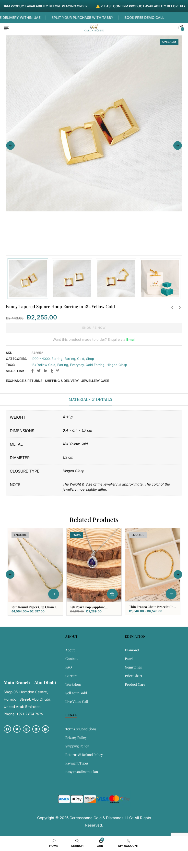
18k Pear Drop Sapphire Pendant (87, 609)
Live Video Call (76, 701)
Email (131, 339)
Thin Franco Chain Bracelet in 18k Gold (151, 609)
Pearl (129, 658)
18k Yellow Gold (43, 365)
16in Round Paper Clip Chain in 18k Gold (35, 609)
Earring (57, 359)
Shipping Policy (77, 746)
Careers (71, 675)
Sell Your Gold (76, 693)
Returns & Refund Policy (84, 754)
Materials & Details (90, 399)
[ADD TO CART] (112, 594)
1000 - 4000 (40, 359)
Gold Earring (95, 365)
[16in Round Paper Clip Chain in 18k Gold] (35, 565)
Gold (80, 359)
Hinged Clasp (116, 365)
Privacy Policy (76, 737)
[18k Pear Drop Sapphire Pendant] (94, 565)
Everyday (77, 365)
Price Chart (133, 675)
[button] (180, 27)
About (70, 650)
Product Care (135, 684)
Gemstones (133, 667)
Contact (71, 658)
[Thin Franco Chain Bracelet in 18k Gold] (152, 564)
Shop (90, 359)
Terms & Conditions (80, 729)
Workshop (73, 684)
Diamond (132, 650)
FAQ (68, 667)
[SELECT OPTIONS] (53, 594)
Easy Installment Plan (81, 771)
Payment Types (76, 763)
